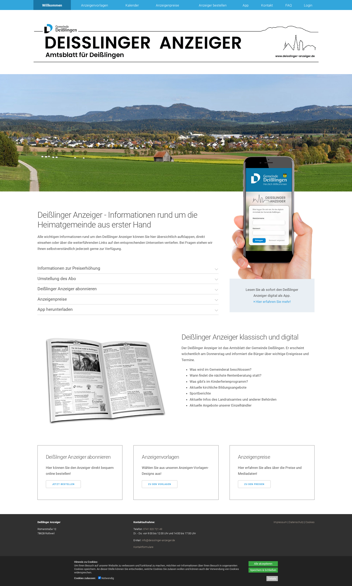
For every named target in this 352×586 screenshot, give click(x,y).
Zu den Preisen (254, 484)
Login (308, 5)
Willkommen (52, 5)
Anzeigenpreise (167, 5)
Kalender (132, 5)
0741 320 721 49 (152, 529)
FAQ (288, 5)
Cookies (310, 522)
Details (272, 578)
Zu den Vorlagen (159, 484)
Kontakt (267, 5)
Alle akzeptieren (263, 563)
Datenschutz (296, 522)
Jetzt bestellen (63, 484)
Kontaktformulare (143, 547)
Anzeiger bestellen (213, 5)
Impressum (280, 522)
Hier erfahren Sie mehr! (273, 302)
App (246, 5)
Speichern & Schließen (263, 570)
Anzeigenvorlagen (94, 5)
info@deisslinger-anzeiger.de (158, 540)
